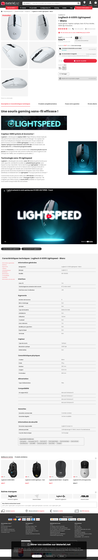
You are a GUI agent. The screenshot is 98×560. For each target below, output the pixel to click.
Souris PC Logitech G (60, 499)
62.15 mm (64, 370)
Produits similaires (21, 457)
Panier (95, 5)
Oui (62, 283)
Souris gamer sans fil (33, 441)
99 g (62, 363)
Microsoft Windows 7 (67, 396)
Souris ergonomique (53, 441)
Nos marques (78, 528)
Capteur (4, 268)
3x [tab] (76, 38)
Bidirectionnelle (65, 310)
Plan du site (77, 526)
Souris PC (27, 11)
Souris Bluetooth (24, 443)
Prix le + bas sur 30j (67, 37)
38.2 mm (63, 366)
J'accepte (37, 556)
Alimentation (5, 273)
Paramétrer (49, 556)
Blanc (63, 359)
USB (62, 290)
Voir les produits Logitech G (11, 249)
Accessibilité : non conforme (82, 537)
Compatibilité (5, 275)
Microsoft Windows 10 (67, 392)
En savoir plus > (18, 551)
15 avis (69, 28)
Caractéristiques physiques (6, 271)
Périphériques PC (8, 11)
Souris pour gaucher (42, 443)
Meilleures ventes (7, 457)
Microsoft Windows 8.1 (67, 402)
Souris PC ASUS (85, 499)
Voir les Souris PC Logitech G (31, 249)
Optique (63, 343)
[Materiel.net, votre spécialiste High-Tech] (10, 3)
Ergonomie (5, 266)
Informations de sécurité (8, 279)
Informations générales (8, 263)
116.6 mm (63, 373)
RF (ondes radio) (66, 286)
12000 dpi (64, 346)
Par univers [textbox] (26, 3)
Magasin (84, 5)
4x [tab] (80, 38)
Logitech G (61, 15)
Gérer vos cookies (79, 535)
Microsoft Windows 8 (67, 399)
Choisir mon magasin (91, 54)
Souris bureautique (64, 441)
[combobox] (26, 3)
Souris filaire (52, 443)
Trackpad (59, 443)
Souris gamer (23, 441)
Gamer (63, 316)
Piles (62, 383)
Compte (90, 5)
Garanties (4, 277)
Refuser (62, 556)
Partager (64, 74)
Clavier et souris (19, 11)
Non (62, 303)
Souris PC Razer (37, 499)
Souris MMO (32, 443)
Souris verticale (74, 441)
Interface (4, 265)
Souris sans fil (43, 441)
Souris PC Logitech (13, 499)
